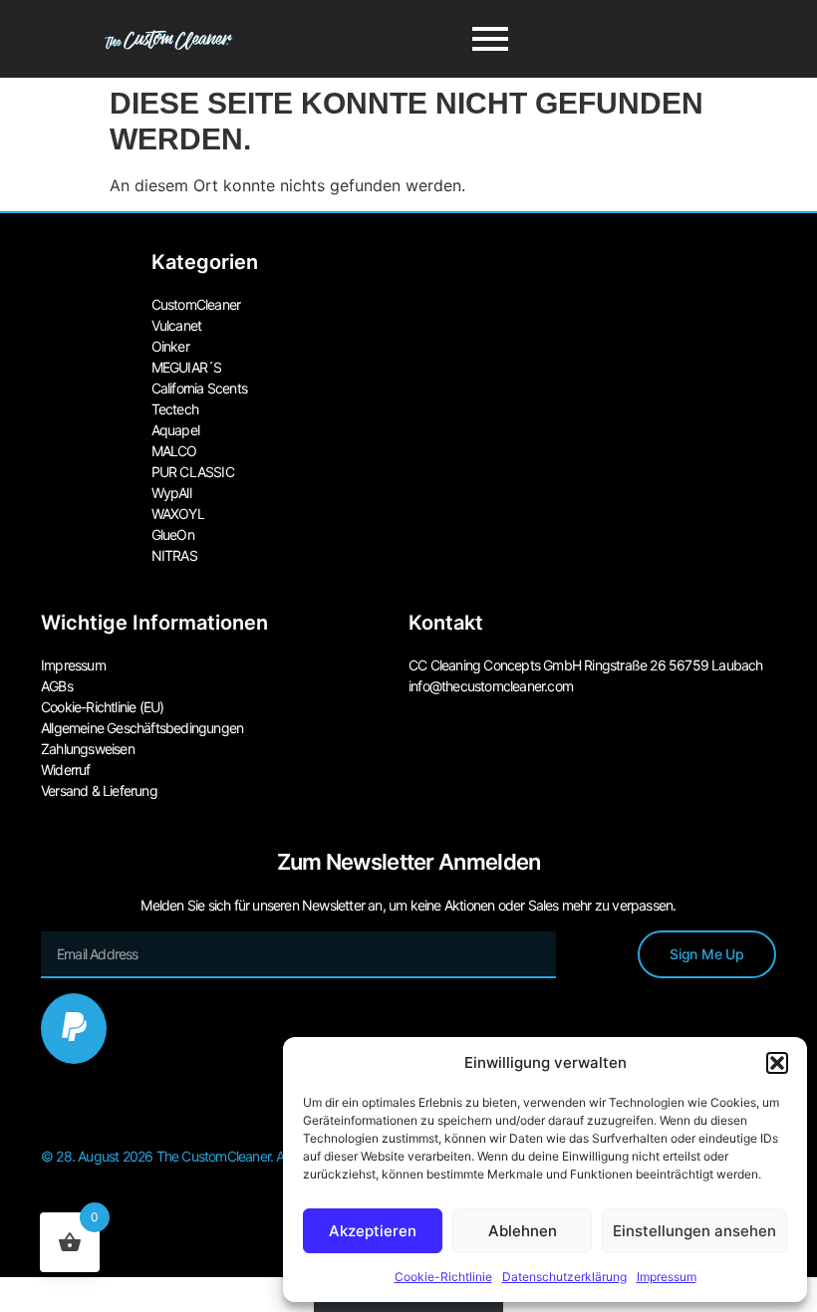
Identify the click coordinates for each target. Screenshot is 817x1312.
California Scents (199, 388)
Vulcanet (176, 325)
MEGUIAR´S (186, 367)
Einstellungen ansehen (694, 1230)
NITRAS (174, 555)
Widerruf (66, 769)
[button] (777, 1063)
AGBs (57, 685)
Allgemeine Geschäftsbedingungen (142, 727)
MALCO (174, 450)
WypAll (171, 492)
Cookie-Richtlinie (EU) (102, 706)
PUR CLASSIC (192, 471)
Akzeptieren (372, 1230)
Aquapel (175, 429)
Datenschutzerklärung (564, 1276)
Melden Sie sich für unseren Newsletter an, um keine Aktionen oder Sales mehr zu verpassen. (408, 905)
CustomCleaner (196, 304)
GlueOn (172, 534)
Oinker (170, 346)
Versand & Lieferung (99, 790)
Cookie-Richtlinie (443, 1276)
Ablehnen (522, 1230)
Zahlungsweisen (88, 748)
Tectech (174, 408)
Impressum (666, 1276)
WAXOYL (177, 513)
